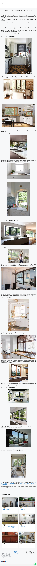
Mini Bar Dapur (6, 509)
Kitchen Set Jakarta (22, 483)
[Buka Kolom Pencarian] (9, 6)
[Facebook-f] (1, 561)
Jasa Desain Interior (11, 483)
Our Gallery (19, 1)
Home (9, 1)
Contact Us (29, 1)
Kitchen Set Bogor (28, 483)
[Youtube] (4, 561)
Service (12, 1)
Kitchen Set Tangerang (4, 484)
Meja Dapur (5, 544)
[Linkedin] (6, 561)
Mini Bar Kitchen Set (23, 526)
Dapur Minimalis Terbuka (24, 544)
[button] (35, 564)
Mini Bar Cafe (22, 509)
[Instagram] (3, 561)
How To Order (24, 1)
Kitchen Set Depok (33, 483)
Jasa (15, 1)
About (32, 1)
